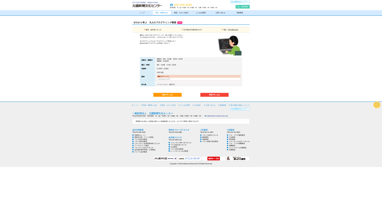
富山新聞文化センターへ (240, 2)
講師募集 (240, 13)
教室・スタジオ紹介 (181, 13)
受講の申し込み (214, 95)
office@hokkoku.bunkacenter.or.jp (216, 116)
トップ (142, 13)
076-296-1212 (233, 30)
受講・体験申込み (161, 13)
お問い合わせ (220, 13)
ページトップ (377, 105)
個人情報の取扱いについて (240, 105)
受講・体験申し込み (150, 105)
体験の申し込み (167, 95)
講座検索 (245, 6)
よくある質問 (201, 13)
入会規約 (197, 105)
